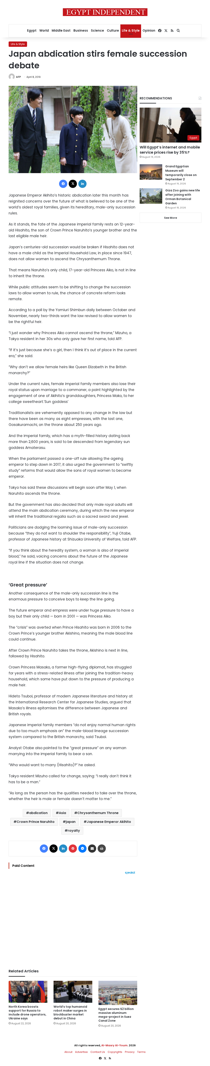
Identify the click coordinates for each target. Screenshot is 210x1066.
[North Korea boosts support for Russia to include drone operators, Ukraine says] (28, 992)
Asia (62, 813)
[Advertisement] (73, 919)
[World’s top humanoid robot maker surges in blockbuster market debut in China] (73, 992)
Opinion (149, 30)
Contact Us (97, 1052)
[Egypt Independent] (105, 12)
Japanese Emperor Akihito (109, 821)
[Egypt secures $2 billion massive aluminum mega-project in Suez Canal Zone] (117, 993)
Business (80, 30)
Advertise (81, 1052)
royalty (74, 830)
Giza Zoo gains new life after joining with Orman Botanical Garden (182, 196)
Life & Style (131, 30)
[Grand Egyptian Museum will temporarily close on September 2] (151, 172)
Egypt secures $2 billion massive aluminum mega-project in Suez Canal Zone (116, 1015)
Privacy (130, 1052)
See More (170, 218)
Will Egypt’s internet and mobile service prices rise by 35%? (170, 150)
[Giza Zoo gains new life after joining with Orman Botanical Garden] (151, 196)
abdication (38, 813)
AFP (18, 77)
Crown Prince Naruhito (36, 821)
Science (97, 30)
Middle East (61, 30)
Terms (141, 1052)
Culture (113, 30)
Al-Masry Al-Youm (114, 1045)
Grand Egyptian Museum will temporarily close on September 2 (181, 172)
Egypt (32, 30)
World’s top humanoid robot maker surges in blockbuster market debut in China (70, 1012)
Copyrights (115, 1052)
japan (70, 821)
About (68, 1052)
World (44, 30)
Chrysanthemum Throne (98, 813)
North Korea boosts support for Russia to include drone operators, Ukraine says (27, 1012)
